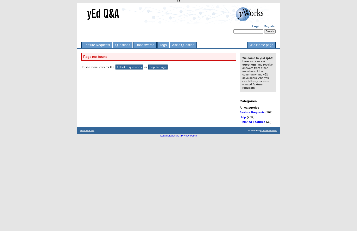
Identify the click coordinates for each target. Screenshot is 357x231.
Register (270, 26)
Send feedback (87, 130)
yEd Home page (261, 45)
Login (256, 26)
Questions (122, 45)
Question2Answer (268, 130)
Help (243, 117)
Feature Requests (97, 45)
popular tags (158, 67)
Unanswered (145, 45)
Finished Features (252, 121)
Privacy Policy (189, 135)
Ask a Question (183, 45)
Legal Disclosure (169, 135)
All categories (249, 107)
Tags (163, 45)
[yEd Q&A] (175, 20)
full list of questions (129, 67)
